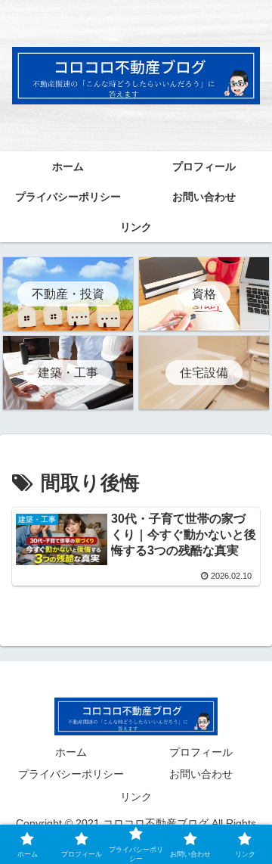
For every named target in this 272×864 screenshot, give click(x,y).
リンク (136, 797)
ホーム (71, 752)
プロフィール (201, 752)
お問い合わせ (201, 774)
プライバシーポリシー (71, 774)
